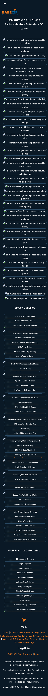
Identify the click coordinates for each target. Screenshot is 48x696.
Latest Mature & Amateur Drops (24, 632)
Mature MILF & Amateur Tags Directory (20, 639)
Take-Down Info (25, 654)
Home (6, 632)
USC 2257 (11, 654)
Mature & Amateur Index (37, 636)
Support (37, 654)
